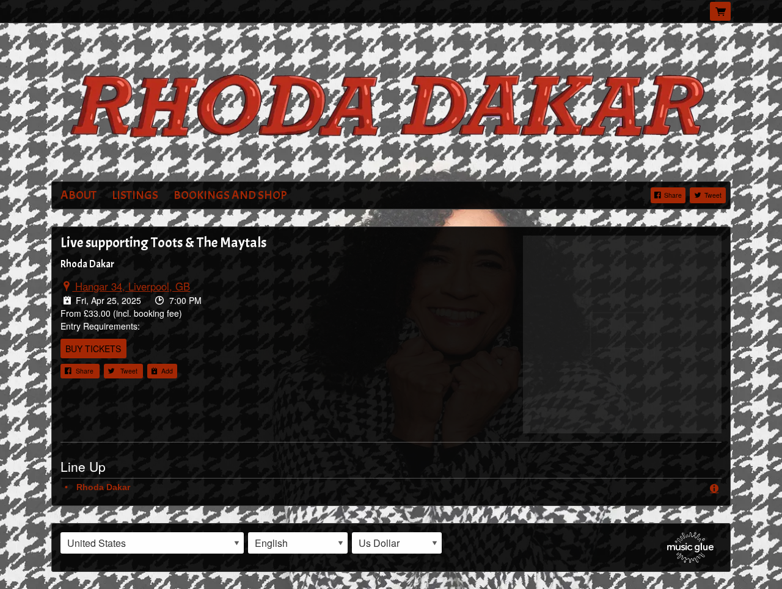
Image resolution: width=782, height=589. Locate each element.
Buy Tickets (93, 348)
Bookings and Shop (230, 195)
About (78, 195)
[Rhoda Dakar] (391, 103)
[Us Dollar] (397, 543)
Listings (135, 195)
